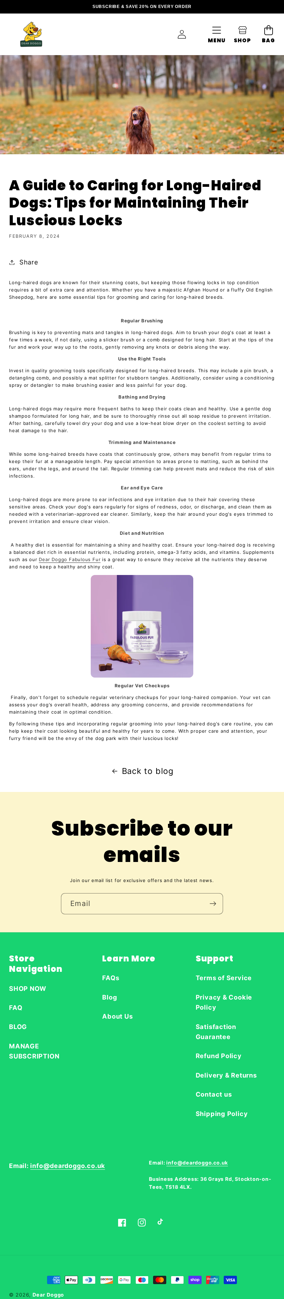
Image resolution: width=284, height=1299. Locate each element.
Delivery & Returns (226, 1075)
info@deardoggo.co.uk (67, 1165)
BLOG (18, 1026)
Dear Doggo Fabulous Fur (69, 559)
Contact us (214, 1094)
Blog (109, 997)
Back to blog (148, 771)
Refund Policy (219, 1056)
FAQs (110, 978)
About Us (117, 1016)
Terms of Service (224, 978)
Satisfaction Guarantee (216, 1031)
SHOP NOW (27, 988)
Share (28, 262)
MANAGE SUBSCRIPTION (34, 1051)
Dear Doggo (48, 1295)
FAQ (15, 1007)
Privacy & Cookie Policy (224, 1002)
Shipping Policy (222, 1113)
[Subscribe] (213, 903)
